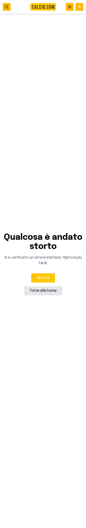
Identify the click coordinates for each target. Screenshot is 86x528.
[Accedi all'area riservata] (79, 7)
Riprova (43, 278)
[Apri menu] (70, 7)
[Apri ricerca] (7, 7)
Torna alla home (43, 291)
